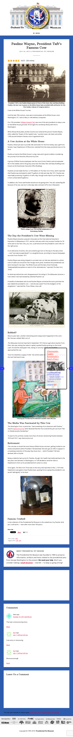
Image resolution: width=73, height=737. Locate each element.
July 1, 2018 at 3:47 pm (20, 635)
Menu (38, 33)
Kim (14, 633)
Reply (8, 627)
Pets (16, 538)
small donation (27, 563)
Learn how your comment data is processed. (44, 712)
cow (17, 540)
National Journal (18, 429)
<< (2, 369)
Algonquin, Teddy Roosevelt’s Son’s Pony (53, 355)
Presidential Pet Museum (36, 15)
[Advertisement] (36, 585)
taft (20, 540)
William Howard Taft (28, 122)
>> (71, 369)
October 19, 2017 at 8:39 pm (22, 617)
